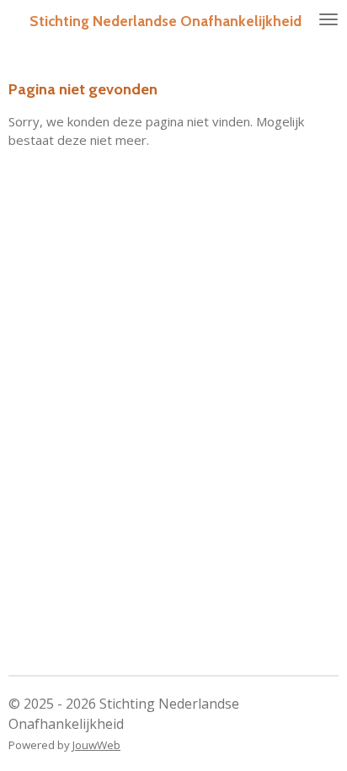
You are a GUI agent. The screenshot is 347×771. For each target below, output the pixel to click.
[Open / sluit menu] (328, 19)
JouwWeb (96, 744)
